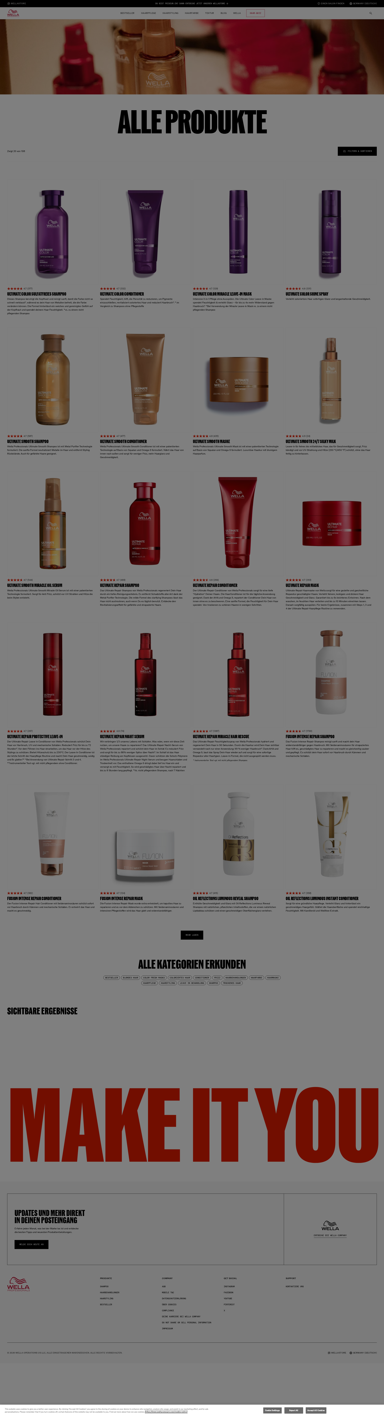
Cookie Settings (272, 1410)
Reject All (293, 1410)
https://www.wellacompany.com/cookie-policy (166, 1412)
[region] (192, 1410)
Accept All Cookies (316, 1410)
